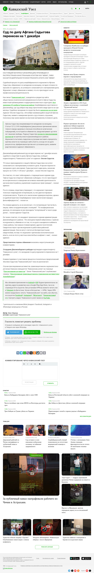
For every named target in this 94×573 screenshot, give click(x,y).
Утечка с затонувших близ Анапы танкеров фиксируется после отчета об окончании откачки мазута (80, 444)
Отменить (50, 383)
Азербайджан (24, 13)
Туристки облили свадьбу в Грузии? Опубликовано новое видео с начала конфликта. (16, 539)
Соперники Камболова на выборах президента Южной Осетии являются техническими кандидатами (76, 48)
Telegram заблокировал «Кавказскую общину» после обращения (46, 538)
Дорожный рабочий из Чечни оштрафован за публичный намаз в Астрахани (11, 443)
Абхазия (5, 13)
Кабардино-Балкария (9, 16)
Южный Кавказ (55, 19)
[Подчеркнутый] (31, 364)
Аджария (11, 13)
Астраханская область (42, 13)
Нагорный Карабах (54, 16)
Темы (11, 2)
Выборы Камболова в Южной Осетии (40, 21)
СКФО (20, 19)
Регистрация (29, 382)
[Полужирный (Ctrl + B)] (24, 364)
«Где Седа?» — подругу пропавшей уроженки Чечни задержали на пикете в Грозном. (76, 479)
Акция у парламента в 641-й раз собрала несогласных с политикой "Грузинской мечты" (76, 105)
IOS (37, 282)
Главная (5, 25)
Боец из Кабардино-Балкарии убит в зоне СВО (21, 395)
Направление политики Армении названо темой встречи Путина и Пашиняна (75, 172)
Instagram (27, 295)
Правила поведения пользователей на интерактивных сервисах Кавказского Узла (41, 565)
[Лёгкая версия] (85, 2)
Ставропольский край (29, 19)
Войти (87, 8)
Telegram (10, 290)
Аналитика (24, 2)
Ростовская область (80, 16)
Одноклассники (50, 295)
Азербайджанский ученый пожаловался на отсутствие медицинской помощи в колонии (58, 443)
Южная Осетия (46, 19)
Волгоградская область (56, 13)
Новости (5, 2)
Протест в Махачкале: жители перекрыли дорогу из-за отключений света (75, 510)
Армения (32, 13)
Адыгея (18, 13)
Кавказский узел (18, 97)
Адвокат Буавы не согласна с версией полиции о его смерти (74, 203)
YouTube (46, 298)
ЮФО (62, 19)
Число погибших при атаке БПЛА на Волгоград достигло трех (24, 404)
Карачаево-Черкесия (29, 16)
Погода (71, 2)
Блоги (49, 2)
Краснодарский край (42, 16)
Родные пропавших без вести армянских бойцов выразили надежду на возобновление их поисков (74, 126)
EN (90, 1)
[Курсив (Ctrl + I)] (27, 364)
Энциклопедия (35, 2)
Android (31, 282)
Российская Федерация (67, 16)
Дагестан (71, 13)
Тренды (17, 2)
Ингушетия (79, 13)
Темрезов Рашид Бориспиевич (74, 250)
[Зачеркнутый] (35, 364)
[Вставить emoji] (39, 364)
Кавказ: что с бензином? (12, 21)
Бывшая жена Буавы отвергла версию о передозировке (74, 75)
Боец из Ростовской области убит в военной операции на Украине (68, 396)
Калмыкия (19, 16)
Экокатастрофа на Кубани (68, 21)
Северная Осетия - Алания (10, 19)
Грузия (66, 13)
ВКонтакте (37, 295)
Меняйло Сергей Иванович (73, 272)
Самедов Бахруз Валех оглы (73, 294)
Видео (55, 2)
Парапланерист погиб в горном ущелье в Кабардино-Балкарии (67, 412)
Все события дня (85, 416)
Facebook (18, 295)
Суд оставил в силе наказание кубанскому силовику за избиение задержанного (33, 443)
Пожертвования (61, 558)
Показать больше (47, 547)
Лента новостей (13, 25)
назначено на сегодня (48, 110)
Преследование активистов (14, 271)
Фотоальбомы (62, 2)
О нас (37, 558)
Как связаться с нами (48, 558)
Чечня (38, 19)
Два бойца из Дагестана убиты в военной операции (66, 403)
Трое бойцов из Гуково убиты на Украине (19, 411)
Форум (43, 2)
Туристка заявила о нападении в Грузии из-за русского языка (74, 538)
